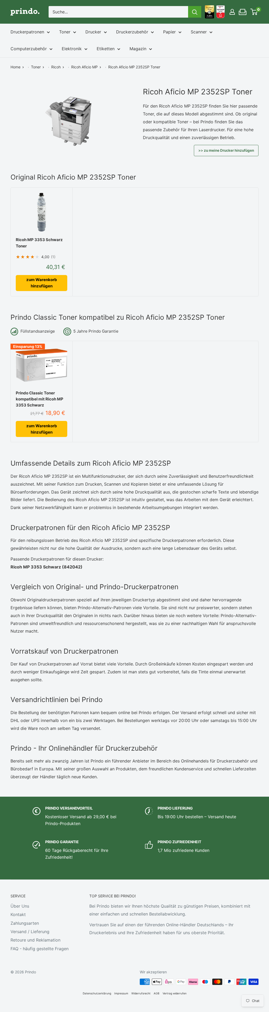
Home (15, 67)
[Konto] (232, 12)
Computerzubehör (29, 48)
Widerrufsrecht (141, 993)
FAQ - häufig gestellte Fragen (40, 948)
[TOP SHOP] (220, 11)
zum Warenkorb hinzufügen (41, 282)
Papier (169, 31)
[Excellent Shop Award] (209, 11)
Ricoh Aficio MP (84, 67)
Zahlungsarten (25, 923)
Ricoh (56, 67)
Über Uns (20, 906)
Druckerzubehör (132, 31)
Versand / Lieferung (30, 931)
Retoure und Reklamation (35, 940)
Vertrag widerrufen (175, 993)
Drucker (93, 31)
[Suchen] (194, 12)
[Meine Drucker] (243, 10)
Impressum (121, 993)
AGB (156, 993)
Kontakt (18, 914)
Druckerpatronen (27, 31)
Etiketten (106, 48)
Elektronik (72, 48)
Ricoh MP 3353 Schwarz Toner (39, 242)
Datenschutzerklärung (97, 993)
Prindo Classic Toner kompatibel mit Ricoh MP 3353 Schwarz (39, 399)
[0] (254, 12)
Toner (64, 31)
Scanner (199, 31)
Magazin (138, 48)
